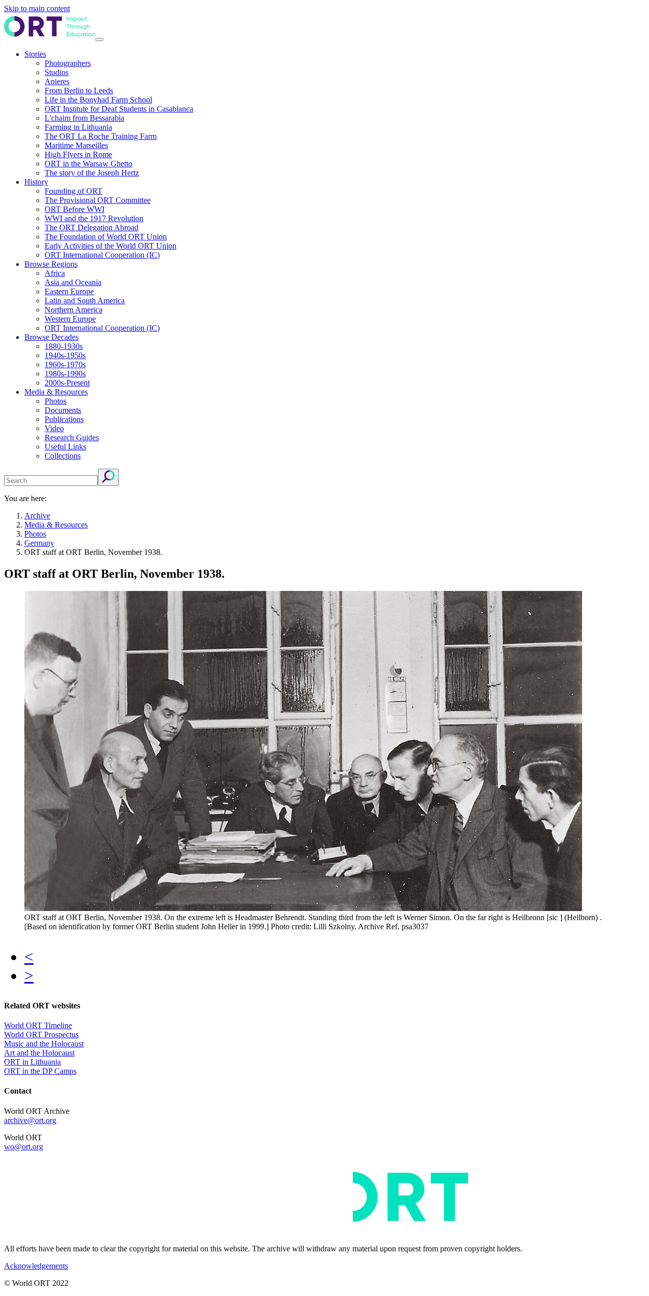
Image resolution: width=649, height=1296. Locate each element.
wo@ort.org (23, 1146)
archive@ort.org (30, 1120)
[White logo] (303, 1231)
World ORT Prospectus (41, 1034)
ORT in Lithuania (32, 1062)
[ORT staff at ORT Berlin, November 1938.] (303, 908)
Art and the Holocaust (39, 1052)
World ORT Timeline (38, 1025)
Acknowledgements (36, 1266)
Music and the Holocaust (44, 1043)
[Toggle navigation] (99, 39)
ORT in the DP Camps (40, 1071)
